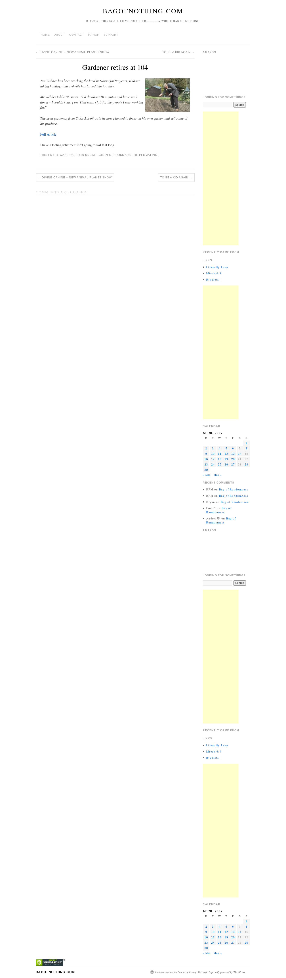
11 (219, 453)
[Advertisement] (220, 178)
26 (226, 464)
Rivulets (212, 279)
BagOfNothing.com (143, 10)
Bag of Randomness (233, 489)
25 (219, 464)
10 (213, 453)
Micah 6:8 (213, 273)
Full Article (48, 134)
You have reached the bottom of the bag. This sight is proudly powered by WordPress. (200, 972)
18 (219, 459)
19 (226, 459)
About (59, 34)
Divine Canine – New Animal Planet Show (72, 52)
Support (110, 34)
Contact (76, 34)
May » (218, 474)
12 (226, 453)
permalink (148, 155)
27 (233, 464)
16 (206, 459)
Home (45, 34)
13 (233, 453)
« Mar (206, 474)
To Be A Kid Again (178, 52)
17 (213, 459)
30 (206, 469)
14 (240, 453)
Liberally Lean (217, 267)
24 (213, 464)
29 (246, 464)
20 (233, 459)
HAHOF (93, 34)
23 (206, 464)
